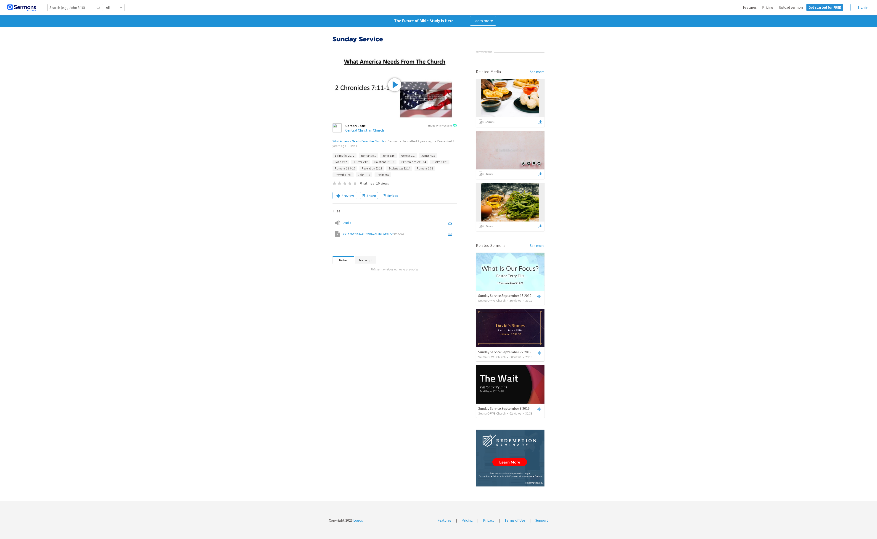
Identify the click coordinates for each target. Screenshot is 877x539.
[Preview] (538, 296)
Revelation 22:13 (372, 168)
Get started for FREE (824, 7)
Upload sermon (791, 7)
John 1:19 (364, 175)
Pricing (767, 7)
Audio (347, 223)
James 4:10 (428, 156)
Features (750, 7)
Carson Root (355, 125)
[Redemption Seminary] (510, 458)
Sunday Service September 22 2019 (504, 352)
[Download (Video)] (450, 233)
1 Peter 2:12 (360, 162)
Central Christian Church (364, 130)
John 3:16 (388, 156)
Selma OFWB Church (492, 301)
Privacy (488, 520)
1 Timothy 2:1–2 (344, 156)
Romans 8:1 (368, 156)
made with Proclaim (440, 125)
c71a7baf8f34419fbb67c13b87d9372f (373, 234)
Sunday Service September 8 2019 (504, 408)
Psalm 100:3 (440, 162)
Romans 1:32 (425, 168)
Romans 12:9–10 (345, 168)
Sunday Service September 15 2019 (504, 295)
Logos (358, 520)
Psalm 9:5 (383, 175)
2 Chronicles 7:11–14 (413, 162)
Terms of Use (515, 520)
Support (541, 520)
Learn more (483, 20)
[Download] (540, 122)
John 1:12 (341, 162)
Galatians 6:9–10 (384, 162)
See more (537, 71)
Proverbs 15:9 (343, 175)
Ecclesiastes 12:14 (399, 168)
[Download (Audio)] (450, 222)
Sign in (863, 7)
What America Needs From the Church (358, 141)
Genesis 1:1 (408, 156)
